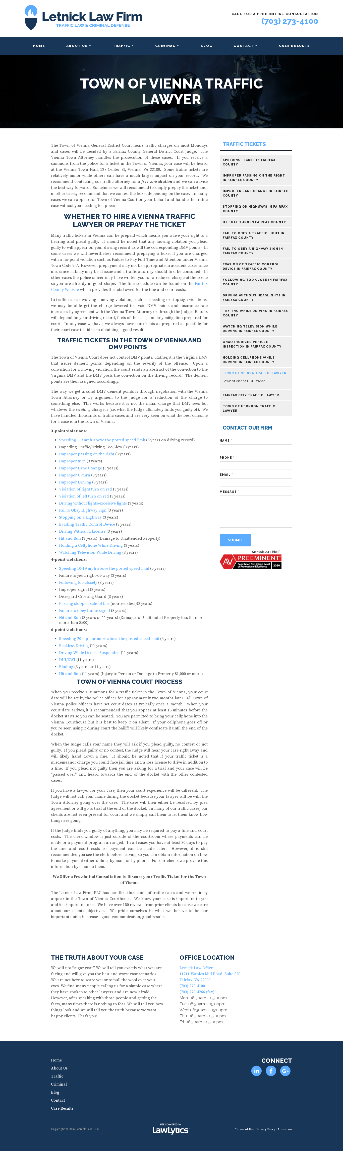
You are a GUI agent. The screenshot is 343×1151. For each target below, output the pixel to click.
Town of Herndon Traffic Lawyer (249, 408)
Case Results (294, 46)
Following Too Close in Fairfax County (255, 282)
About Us (77, 46)
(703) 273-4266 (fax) (197, 992)
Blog (206, 46)
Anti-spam (284, 1129)
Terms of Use (244, 1129)
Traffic (121, 46)
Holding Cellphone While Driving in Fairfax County (249, 360)
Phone (227, 457)
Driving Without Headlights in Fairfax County (254, 298)
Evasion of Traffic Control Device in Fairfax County (251, 267)
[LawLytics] (171, 1129)
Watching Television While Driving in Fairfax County (250, 329)
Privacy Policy (265, 1129)
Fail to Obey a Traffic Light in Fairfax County (253, 235)
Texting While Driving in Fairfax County (255, 313)
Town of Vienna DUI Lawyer (244, 381)
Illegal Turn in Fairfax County (254, 222)
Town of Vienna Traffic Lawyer (255, 373)
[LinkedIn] (256, 1071)
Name (226, 440)
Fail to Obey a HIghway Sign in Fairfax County (253, 251)
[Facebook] (270, 1071)
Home (39, 46)
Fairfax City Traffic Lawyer (251, 395)
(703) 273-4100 (289, 21)
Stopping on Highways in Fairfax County (255, 209)
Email (226, 474)
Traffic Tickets (244, 144)
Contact (244, 46)
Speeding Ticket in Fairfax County (249, 162)
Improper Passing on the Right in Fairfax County (254, 178)
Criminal (165, 46)
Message (229, 492)
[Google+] (285, 1071)
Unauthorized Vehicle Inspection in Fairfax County (252, 344)
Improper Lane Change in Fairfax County (255, 193)
